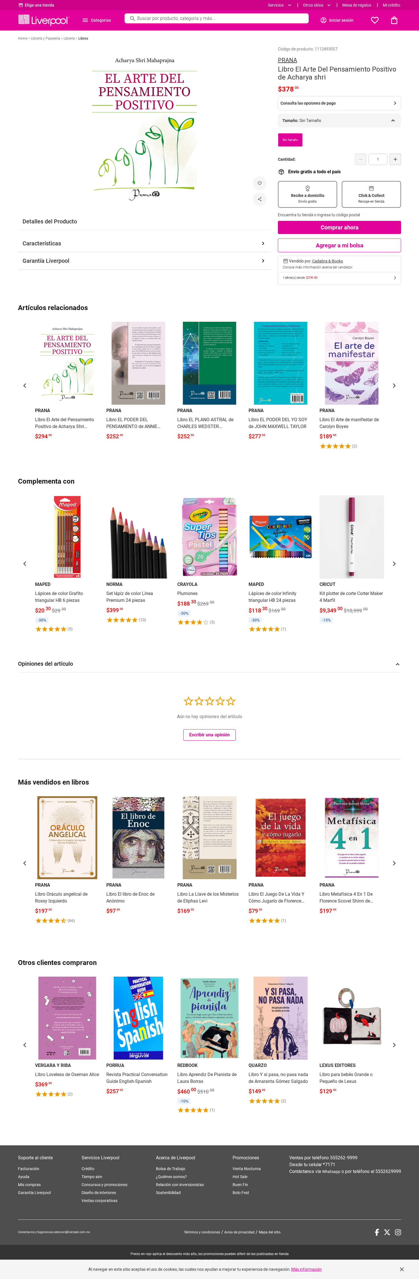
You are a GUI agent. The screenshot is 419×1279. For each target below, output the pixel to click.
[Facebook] (377, 1232)
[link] (67, 382)
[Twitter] (387, 1232)
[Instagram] (398, 1232)
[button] (25, 385)
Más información (306, 1269)
